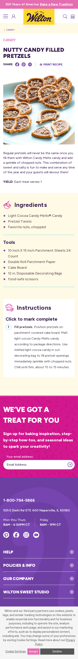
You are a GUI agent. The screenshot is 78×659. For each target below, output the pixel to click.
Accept (33, 651)
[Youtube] (36, 535)
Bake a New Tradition (56, 4)
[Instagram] (26, 535)
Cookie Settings (15, 651)
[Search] (64, 16)
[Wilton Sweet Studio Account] (13, 16)
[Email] (30, 64)
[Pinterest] (24, 64)
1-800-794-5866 (19, 500)
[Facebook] (17, 64)
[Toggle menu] (5, 16)
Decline (57, 651)
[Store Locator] (72, 16)
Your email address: (19, 456)
